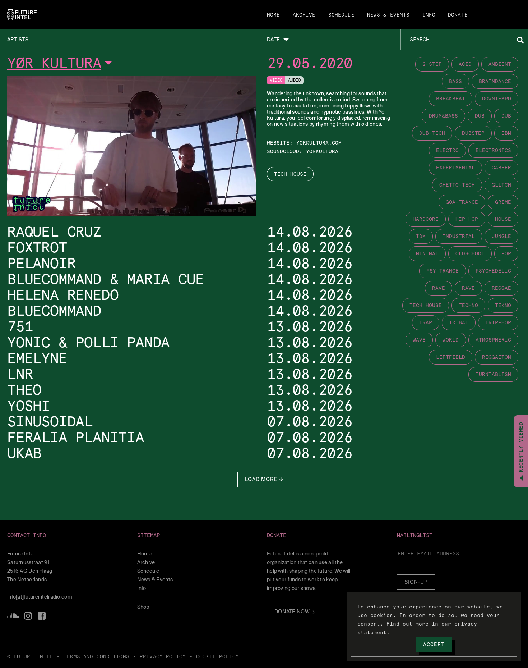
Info (429, 15)
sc (13, 616)
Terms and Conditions (96, 656)
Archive (304, 15)
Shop (143, 607)
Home (273, 15)
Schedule (341, 15)
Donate (458, 15)
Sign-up (416, 582)
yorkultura (322, 151)
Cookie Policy (217, 656)
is (28, 616)
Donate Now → (294, 611)
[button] (69, 535)
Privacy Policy (163, 656)
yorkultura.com (319, 143)
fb (42, 616)
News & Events (388, 15)
